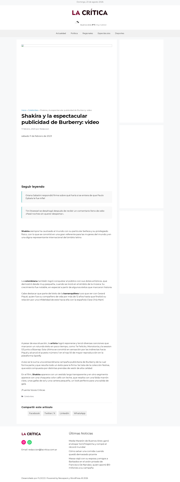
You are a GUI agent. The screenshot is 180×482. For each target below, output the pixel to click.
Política (74, 33)
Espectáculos (104, 33)
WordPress (75, 478)
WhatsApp (79, 413)
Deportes (119, 33)
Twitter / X (49, 413)
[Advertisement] (66, 158)
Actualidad (61, 33)
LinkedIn (64, 413)
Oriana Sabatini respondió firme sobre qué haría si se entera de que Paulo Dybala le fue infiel (65, 196)
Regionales (88, 33)
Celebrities (29, 396)
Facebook (34, 413)
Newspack (63, 478)
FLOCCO (42, 478)
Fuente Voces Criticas (33, 390)
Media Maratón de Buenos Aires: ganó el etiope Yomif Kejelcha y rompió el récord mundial (89, 444)
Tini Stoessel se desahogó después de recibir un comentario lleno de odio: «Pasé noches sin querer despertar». (65, 212)
